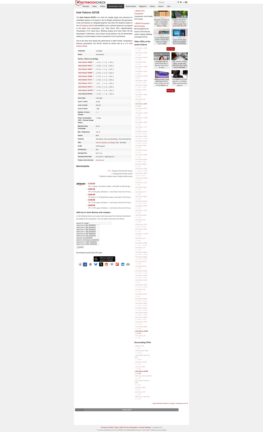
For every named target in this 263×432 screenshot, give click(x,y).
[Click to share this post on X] (101, 264)
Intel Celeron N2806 (141, 317)
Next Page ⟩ (170, 49)
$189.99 (91, 199)
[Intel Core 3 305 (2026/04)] (87, 228)
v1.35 (77, 248)
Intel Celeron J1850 (141, 280)
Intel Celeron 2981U (141, 108)
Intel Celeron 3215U (141, 57)
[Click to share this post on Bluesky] (96, 264)
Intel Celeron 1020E (85, 69)
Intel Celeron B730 (141, 261)
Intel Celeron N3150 (141, 141)
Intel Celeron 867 (141, 289)
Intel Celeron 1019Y (85, 83)
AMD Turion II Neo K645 (142, 397)
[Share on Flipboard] (117, 264)
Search (160, 6)
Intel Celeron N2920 (141, 159)
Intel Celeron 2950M (141, 76)
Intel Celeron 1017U (85, 80)
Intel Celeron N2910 (141, 196)
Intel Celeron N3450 (141, 85)
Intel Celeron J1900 (141, 224)
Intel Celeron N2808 (141, 313)
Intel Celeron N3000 (141, 308)
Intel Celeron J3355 (141, 173)
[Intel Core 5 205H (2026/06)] (87, 244)
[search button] (178, 2)
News (94, 6)
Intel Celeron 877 (141, 248)
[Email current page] (128, 264)
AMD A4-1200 (140, 346)
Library (152, 6)
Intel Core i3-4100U (141, 362)
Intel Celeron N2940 (141, 169)
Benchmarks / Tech (115, 6)
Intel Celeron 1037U (85, 66)
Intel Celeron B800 (141, 215)
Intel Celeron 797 (141, 336)
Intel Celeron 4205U (141, 104)
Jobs (168, 6)
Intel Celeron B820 (141, 187)
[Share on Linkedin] (123, 264)
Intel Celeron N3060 (141, 243)
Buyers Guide (131, 6)
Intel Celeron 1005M (85, 73)
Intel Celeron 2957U (141, 206)
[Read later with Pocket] (112, 264)
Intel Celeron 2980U (141, 122)
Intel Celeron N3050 (141, 275)
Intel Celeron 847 (141, 220)
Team (117, 427)
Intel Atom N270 (140, 367)
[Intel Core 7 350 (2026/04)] (87, 232)
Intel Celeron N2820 (141, 257)
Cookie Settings (145, 427)
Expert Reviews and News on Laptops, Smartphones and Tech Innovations (174, 403)
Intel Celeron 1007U (85, 87)
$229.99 (91, 205)
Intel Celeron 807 (141, 238)
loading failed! (80, 410)
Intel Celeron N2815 (141, 299)
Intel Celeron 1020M (85, 76)
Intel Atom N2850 (140, 387)
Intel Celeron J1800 (141, 285)
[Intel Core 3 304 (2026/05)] (87, 226)
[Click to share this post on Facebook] (85, 264)
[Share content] (80, 264)
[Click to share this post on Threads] (90, 264)
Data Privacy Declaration (129, 427)
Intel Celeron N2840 (141, 252)
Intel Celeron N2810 (141, 294)
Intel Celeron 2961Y (141, 229)
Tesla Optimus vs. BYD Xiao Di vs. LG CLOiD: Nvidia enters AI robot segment (179, 82)
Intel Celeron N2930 (141, 136)
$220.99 (91, 194)
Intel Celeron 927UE (142, 331)
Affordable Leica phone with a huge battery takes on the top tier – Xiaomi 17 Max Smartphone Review (161, 23)
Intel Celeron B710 (141, 192)
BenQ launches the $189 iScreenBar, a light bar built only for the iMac (161, 64)
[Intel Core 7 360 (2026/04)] (87, 230)
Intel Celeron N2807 (141, 303)
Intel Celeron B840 (141, 164)
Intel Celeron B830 (141, 145)
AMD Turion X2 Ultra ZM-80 (143, 376)
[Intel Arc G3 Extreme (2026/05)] (87, 240)
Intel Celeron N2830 (141, 271)
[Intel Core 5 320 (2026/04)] (87, 236)
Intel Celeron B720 (141, 266)
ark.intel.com (100, 160)
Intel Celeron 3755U (141, 53)
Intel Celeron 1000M (85, 62)
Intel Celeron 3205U (141, 150)
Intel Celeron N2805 (141, 326)
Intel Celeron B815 (141, 90)
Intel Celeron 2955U (141, 155)
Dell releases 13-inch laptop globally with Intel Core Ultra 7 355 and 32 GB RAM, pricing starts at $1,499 (179, 64)
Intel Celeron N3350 (141, 201)
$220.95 (91, 189)
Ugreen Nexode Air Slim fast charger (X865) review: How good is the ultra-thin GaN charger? (179, 23)
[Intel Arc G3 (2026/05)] (87, 238)
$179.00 (91, 183)
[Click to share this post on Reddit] (106, 264)
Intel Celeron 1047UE (85, 90)
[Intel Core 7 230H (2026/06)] (87, 242)
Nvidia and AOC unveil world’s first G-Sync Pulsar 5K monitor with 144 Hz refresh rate (161, 82)
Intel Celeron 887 (141, 99)
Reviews (86, 6)
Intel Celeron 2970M (141, 178)
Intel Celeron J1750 (141, 322)
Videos (102, 6)
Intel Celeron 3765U (141, 48)
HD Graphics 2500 (86, 25)
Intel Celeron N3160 (141, 131)
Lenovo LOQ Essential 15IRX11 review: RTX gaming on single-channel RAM (162, 41)
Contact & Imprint (107, 427)
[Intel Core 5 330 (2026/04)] (87, 234)
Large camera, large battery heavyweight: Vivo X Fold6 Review (179, 42)
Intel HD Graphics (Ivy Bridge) (105, 142)
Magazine (142, 6)
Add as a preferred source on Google (106, 259)
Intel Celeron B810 (141, 62)
